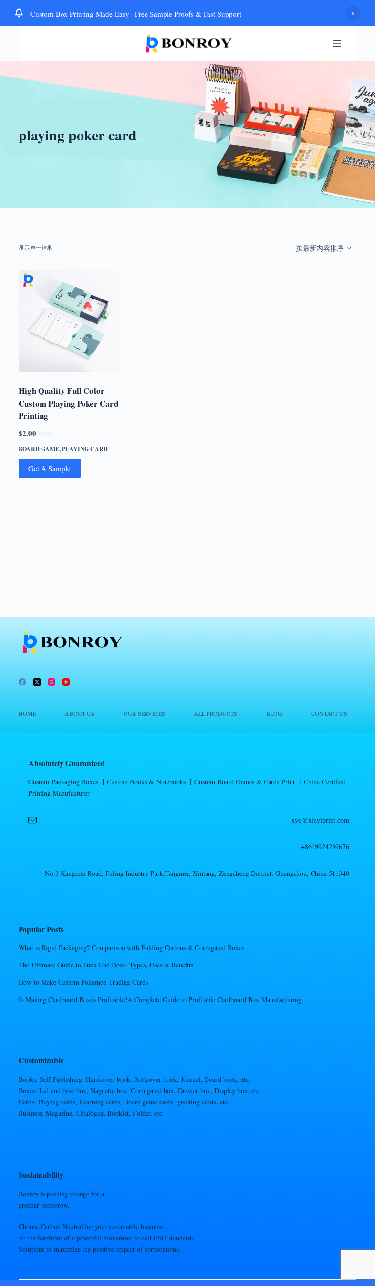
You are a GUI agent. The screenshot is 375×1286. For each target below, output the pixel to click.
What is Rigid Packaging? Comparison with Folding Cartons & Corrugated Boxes (131, 947)
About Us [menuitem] (80, 713)
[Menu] (337, 43)
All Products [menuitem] (215, 713)
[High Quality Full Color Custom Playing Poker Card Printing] (70, 321)
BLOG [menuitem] (274, 713)
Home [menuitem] (27, 713)
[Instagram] (51, 682)
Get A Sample (49, 468)
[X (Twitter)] (37, 682)
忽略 (353, 13)
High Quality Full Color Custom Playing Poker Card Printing (68, 403)
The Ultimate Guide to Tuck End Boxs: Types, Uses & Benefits (106, 964)
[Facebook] (22, 682)
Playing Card (85, 449)
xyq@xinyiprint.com (320, 820)
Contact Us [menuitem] (329, 713)
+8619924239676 (325, 846)
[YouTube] (66, 682)
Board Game (39, 449)
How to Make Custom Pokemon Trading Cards (83, 982)
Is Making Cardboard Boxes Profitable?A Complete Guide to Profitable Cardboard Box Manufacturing (160, 999)
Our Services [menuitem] (144, 713)
